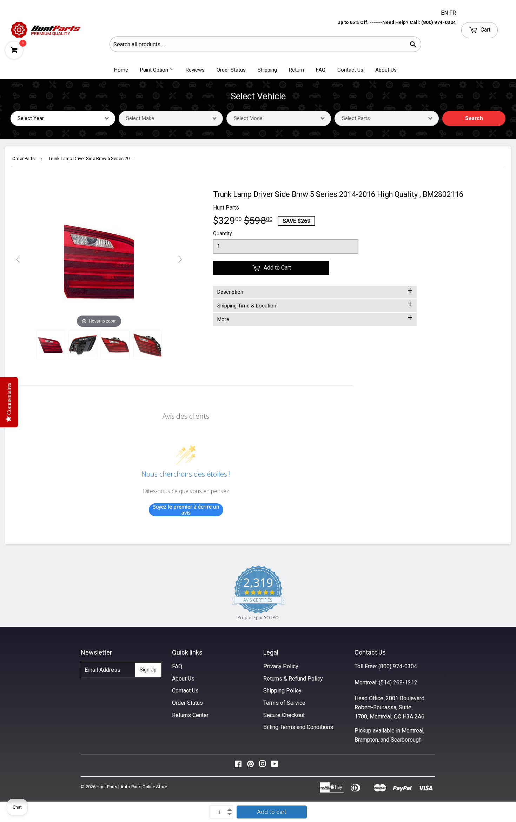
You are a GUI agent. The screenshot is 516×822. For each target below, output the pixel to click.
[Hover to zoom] (99, 259)
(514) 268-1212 (398, 682)
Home (121, 70)
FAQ (320, 70)
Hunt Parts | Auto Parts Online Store (132, 786)
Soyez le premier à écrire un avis (186, 509)
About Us (386, 70)
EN (445, 12)
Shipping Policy (282, 690)
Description (314, 291)
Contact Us (350, 70)
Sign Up (148, 669)
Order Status (231, 70)
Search (474, 118)
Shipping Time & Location (314, 304)
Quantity (222, 233)
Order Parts (23, 158)
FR (452, 12)
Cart (484, 29)
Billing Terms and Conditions (298, 727)
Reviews (195, 70)
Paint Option (155, 70)
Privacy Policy (280, 666)
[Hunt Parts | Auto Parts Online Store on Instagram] (262, 765)
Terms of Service (284, 703)
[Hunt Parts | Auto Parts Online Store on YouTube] (274, 765)
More (314, 318)
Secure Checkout (284, 715)
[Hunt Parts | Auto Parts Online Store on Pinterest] (250, 765)
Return (296, 70)
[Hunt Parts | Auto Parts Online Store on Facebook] (238, 765)
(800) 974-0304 (397, 666)
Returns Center (190, 715)
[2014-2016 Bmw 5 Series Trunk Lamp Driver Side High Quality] (51, 345)
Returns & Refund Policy (293, 678)
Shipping (267, 70)
